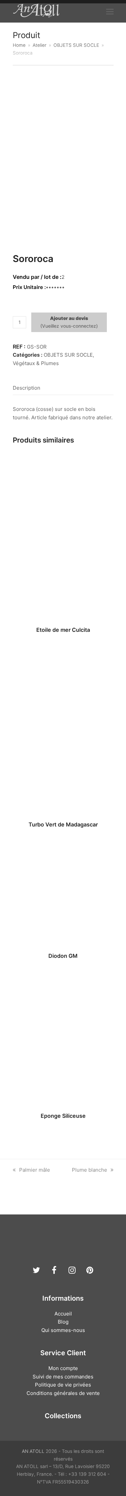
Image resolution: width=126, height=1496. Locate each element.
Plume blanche (89, 1170)
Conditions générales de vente (63, 1393)
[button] (110, 11)
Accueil (63, 1313)
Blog (63, 1322)
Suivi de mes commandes (63, 1376)
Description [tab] (26, 388)
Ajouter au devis (69, 318)
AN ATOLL (33, 1451)
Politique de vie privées (63, 1384)
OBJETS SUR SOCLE (68, 355)
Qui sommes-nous (63, 1330)
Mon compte (63, 1368)
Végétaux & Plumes (36, 363)
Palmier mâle (34, 1170)
